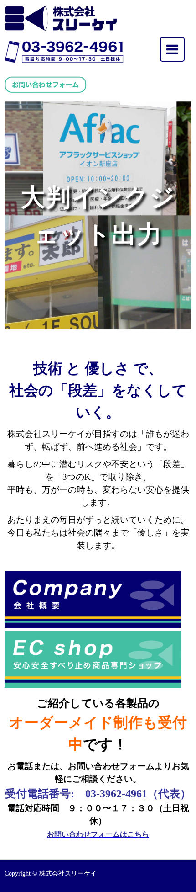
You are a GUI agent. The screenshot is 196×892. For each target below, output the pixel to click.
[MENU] (172, 49)
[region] (98, 215)
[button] (98, 215)
